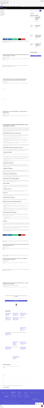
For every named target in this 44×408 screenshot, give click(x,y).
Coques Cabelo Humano (9, 285)
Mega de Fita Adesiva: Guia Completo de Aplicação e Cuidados (8, 333)
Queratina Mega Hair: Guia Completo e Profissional (8, 314)
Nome (3, 375)
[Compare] (3, 53)
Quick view (3, 64)
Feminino (8, 57)
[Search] (40, 11)
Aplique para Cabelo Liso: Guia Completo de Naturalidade (38, 36)
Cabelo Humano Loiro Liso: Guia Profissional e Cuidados (16, 357)
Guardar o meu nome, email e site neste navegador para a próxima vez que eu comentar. (12, 385)
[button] (5, 39)
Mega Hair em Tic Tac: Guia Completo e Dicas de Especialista (23, 314)
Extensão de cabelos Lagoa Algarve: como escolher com (38, 44)
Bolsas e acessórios (5, 57)
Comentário (4, 367)
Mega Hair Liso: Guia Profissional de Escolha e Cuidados (8, 318)
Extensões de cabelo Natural (15, 285)
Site (3, 381)
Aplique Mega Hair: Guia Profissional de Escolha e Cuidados (23, 348)
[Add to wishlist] (3, 61)
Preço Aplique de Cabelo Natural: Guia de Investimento (16, 314)
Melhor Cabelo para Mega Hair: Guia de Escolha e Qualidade (16, 318)
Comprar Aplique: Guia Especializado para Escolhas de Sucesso (8, 348)
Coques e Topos (4, 285)
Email (3, 378)
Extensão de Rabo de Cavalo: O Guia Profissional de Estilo (23, 343)
